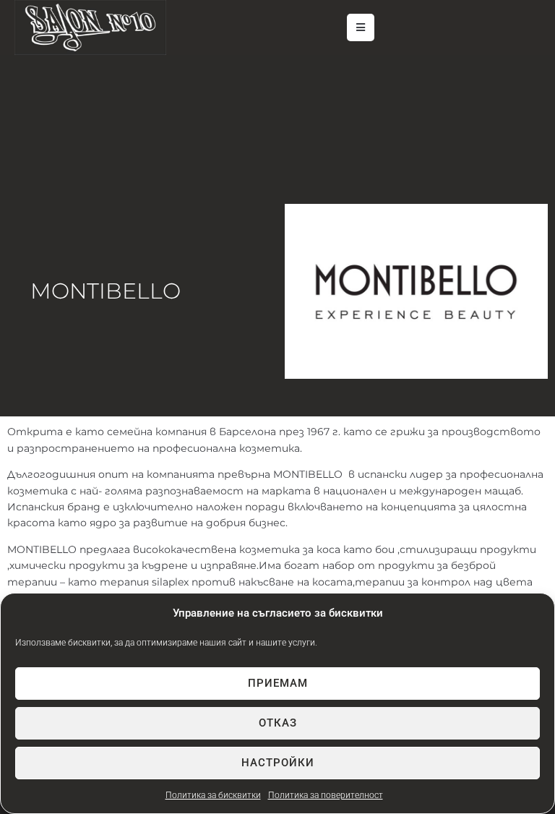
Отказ (278, 722)
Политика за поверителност (325, 795)
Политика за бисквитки (213, 795)
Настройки (277, 762)
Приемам (278, 683)
